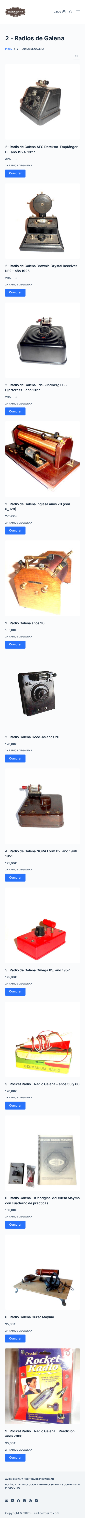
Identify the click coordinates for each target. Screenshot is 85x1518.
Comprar (15, 173)
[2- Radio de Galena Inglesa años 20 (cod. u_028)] (42, 459)
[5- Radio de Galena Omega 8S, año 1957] (42, 925)
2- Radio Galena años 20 (24, 623)
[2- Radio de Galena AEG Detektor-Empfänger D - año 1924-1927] (42, 102)
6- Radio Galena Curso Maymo (29, 1317)
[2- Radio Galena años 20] (42, 578)
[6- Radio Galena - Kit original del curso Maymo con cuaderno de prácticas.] (42, 1153)
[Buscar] (70, 12)
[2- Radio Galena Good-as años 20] (42, 692)
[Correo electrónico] (6, 1500)
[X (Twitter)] (12, 1500)
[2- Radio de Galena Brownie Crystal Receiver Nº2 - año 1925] (42, 221)
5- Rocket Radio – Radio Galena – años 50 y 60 (42, 1084)
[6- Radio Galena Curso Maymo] (42, 1272)
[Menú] (78, 12)
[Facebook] (18, 1500)
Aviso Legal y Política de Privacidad (29, 1478)
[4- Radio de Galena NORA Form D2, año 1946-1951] (42, 806)
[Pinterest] (30, 1500)
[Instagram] (24, 1500)
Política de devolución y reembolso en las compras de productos (42, 1486)
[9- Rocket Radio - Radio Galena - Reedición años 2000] (42, 1386)
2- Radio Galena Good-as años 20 (32, 737)
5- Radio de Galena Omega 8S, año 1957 (37, 970)
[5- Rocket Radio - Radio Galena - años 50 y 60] (42, 1039)
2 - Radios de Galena (18, 165)
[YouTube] (36, 1500)
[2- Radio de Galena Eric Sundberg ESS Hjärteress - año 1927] (42, 340)
